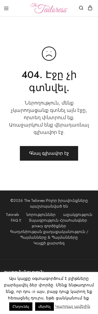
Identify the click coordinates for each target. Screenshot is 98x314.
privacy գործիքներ (49, 226)
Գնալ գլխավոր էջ (49, 153)
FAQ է (16, 220)
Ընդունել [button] (21, 306)
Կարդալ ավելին (72, 306)
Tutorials (12, 214)
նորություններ (41, 214)
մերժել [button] (44, 306)
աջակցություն (77, 214)
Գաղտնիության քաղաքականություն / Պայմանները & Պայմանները (49, 234)
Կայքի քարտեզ (49, 243)
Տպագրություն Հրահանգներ (58, 220)
